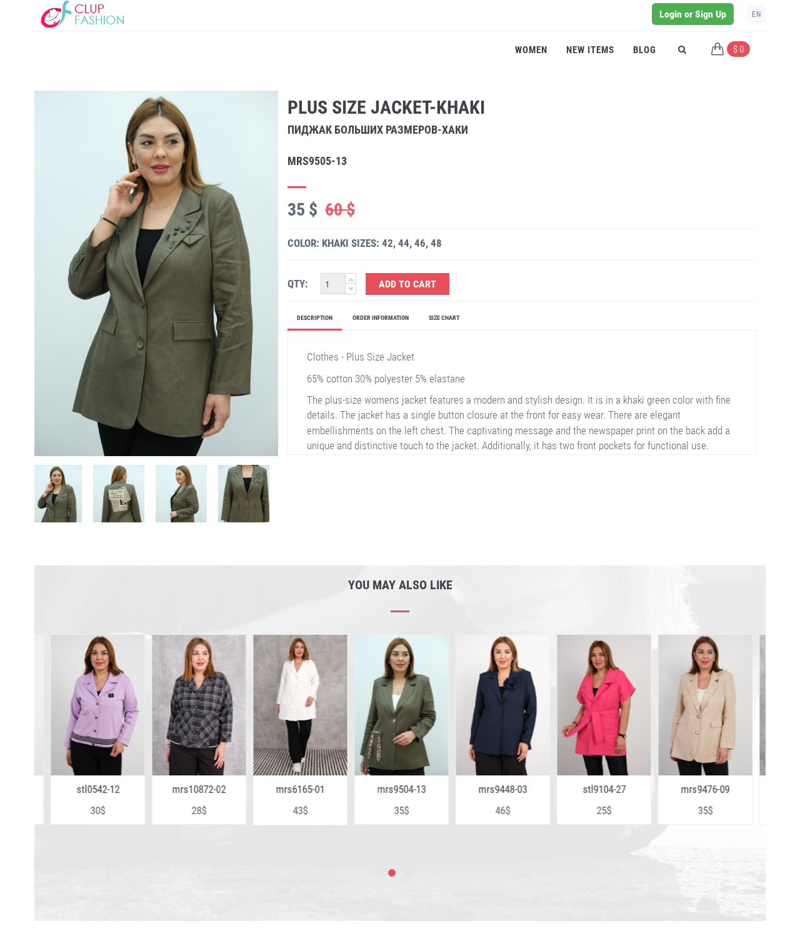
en (756, 14)
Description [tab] (314, 317)
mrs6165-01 (287, 789)
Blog (644, 50)
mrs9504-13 (388, 789)
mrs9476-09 (692, 789)
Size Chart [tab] (444, 317)
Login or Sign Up (692, 14)
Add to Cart (407, 284)
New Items (590, 50)
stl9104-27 (591, 789)
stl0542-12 (85, 789)
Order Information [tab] (380, 317)
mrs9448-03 (490, 789)
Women (531, 50)
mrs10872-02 (186, 789)
